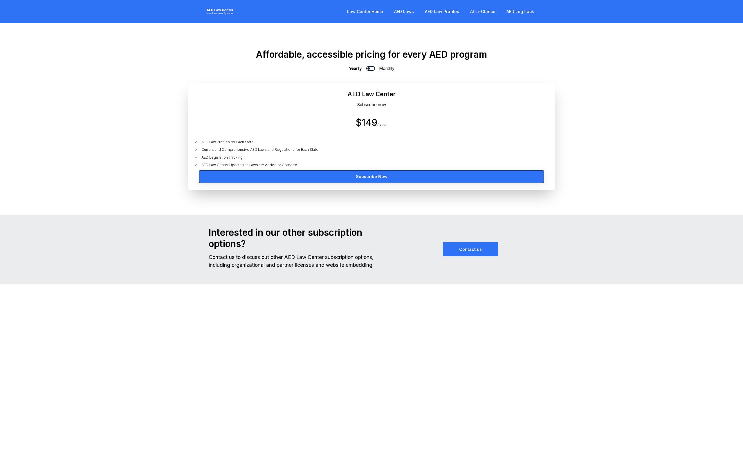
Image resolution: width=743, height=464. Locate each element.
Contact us (470, 249)
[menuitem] (365, 11)
